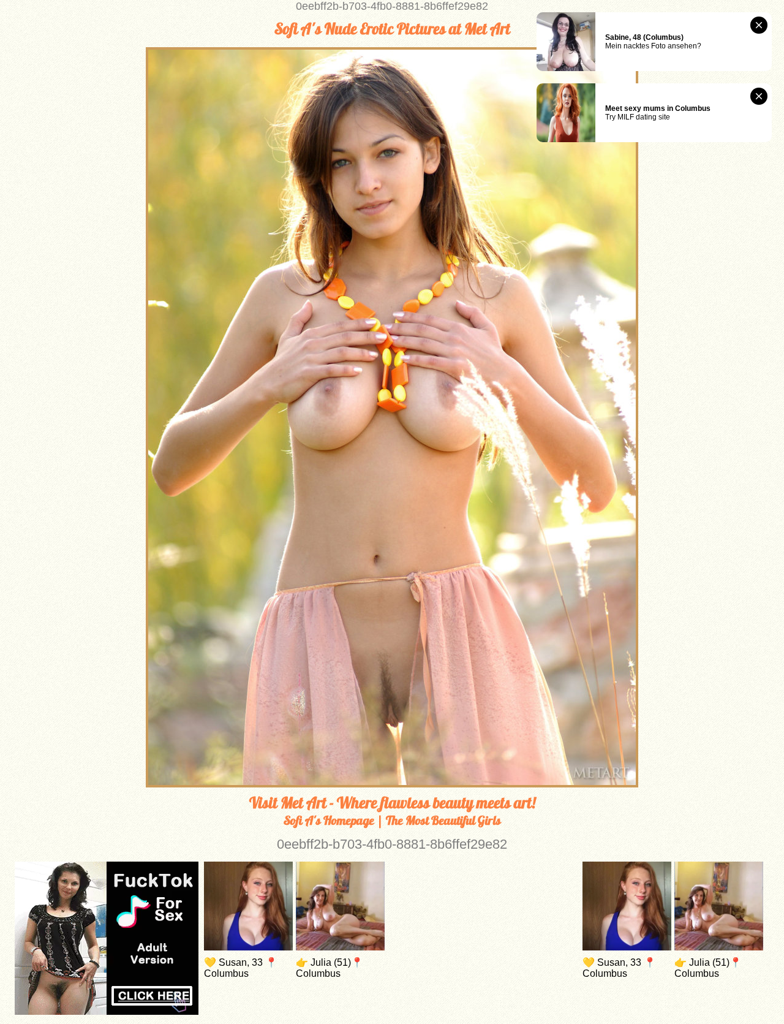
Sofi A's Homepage (329, 820)
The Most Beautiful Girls (443, 820)
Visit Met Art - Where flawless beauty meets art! (392, 803)
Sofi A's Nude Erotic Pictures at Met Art (392, 29)
